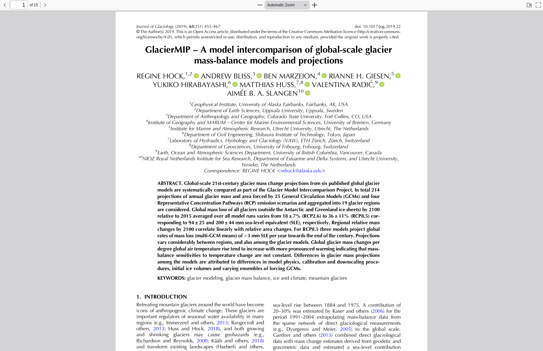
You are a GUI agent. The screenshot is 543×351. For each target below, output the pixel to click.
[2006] (377, 311)
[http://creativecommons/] (370, 31)
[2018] (212, 329)
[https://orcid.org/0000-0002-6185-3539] (323, 76)
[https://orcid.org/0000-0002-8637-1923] (259, 76)
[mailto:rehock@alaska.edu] (301, 171)
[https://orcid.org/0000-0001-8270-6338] (397, 76)
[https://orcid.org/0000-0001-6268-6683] (307, 93)
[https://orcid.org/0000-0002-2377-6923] (307, 84)
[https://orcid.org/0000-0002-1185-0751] (381, 84)
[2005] (345, 329)
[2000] (201, 340)
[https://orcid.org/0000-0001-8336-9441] (196, 76)
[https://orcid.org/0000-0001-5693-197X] (235, 84)
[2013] (222, 323)
